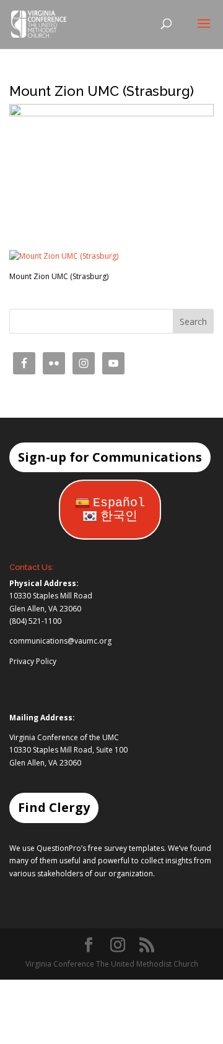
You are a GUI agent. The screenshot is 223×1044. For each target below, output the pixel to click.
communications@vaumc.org (60, 641)
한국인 (119, 516)
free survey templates (126, 848)
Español (119, 503)
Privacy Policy (32, 661)
